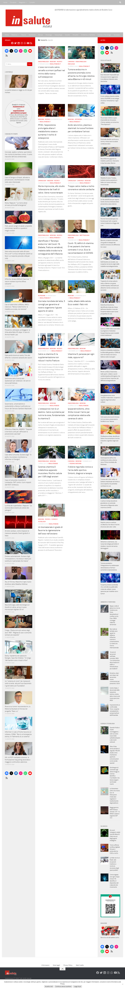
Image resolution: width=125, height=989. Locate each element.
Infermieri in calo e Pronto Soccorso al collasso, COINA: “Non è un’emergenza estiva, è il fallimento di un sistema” (18, 734)
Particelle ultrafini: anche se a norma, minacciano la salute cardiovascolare (110, 141)
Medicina (14, 35)
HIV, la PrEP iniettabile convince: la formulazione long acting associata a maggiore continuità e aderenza (17, 759)
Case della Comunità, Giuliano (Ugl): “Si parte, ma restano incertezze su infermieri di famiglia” (18, 457)
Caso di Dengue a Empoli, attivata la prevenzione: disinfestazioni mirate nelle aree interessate (17, 179)
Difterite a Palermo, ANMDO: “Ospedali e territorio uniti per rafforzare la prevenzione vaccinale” (18, 431)
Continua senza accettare (63, 986)
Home (5, 2)
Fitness (40, 35)
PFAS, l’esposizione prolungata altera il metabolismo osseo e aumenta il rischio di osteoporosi (47, 131)
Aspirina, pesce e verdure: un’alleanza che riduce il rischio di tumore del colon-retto (110, 525)
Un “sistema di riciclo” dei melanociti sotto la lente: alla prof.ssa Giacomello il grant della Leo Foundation (18, 683)
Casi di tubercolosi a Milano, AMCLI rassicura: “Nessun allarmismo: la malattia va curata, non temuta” (17, 307)
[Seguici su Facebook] (12, 43)
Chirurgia (71, 61)
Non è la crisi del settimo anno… (110, 937)
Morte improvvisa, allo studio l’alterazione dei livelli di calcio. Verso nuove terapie (51, 189)
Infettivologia (84, 235)
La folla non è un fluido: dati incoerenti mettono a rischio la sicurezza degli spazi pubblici (115, 864)
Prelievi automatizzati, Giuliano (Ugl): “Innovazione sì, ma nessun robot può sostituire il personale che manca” (18, 558)
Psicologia (49, 35)
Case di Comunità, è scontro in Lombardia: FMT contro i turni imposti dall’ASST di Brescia (18, 482)
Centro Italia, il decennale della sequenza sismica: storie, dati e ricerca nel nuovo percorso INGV (115, 694)
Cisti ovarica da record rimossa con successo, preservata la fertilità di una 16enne (110, 419)
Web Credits (80, 965)
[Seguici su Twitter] (15, 43)
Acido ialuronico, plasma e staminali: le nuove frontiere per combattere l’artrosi (80, 128)
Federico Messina (75, 463)
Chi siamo (13, 2)
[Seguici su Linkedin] (18, 43)
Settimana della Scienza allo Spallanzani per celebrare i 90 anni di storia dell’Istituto (17, 380)
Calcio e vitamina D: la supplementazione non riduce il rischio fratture (48, 357)
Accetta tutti (49, 986)
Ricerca (23, 35)
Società (67, 35)
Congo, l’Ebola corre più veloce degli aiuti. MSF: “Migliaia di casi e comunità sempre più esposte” (18, 632)
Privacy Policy (67, 965)
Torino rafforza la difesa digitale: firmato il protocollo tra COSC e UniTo (115, 849)
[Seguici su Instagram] (22, 43)
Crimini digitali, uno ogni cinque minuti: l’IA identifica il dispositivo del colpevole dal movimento (114, 881)
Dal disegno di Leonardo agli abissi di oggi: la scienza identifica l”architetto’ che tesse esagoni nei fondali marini (115, 776)
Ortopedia (78, 119)
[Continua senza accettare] (123, 984)
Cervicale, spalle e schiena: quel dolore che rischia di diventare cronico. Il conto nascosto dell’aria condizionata (18, 154)
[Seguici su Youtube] (28, 43)
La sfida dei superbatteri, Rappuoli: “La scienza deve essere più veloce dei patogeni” (18, 508)
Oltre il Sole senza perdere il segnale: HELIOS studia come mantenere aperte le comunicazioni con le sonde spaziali (115, 755)
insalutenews (54, 405)
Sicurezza (117, 35)
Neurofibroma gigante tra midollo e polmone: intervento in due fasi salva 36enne (110, 161)
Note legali (56, 965)
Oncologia (71, 64)
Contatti (32, 2)
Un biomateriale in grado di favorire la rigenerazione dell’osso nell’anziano (50, 530)
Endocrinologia (43, 61)
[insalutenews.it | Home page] (29, 18)
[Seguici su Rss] (31, 43)
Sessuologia (58, 35)
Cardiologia (42, 180)
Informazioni (45, 965)
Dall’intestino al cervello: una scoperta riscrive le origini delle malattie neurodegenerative (110, 264)
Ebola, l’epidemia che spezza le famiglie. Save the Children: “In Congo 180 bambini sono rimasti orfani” (18, 658)
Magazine (22, 2)
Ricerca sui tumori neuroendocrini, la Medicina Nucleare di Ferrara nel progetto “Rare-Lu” (17, 708)
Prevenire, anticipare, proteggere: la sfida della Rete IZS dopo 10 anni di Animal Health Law (17, 332)
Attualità (75, 35)
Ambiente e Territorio (88, 35)
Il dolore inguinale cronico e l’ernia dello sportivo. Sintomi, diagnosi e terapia (80, 470)
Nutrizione (32, 35)
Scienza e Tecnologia (104, 35)
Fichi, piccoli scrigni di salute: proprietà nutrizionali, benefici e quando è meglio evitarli (18, 228)
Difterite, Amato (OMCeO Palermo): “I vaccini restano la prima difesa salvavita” (18, 281)
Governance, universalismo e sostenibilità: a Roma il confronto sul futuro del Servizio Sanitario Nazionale (18, 406)
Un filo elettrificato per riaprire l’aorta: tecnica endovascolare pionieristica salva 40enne (110, 202)
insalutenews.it (55, 64)
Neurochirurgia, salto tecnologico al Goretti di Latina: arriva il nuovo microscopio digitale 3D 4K (17, 607)
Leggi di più (77, 986)
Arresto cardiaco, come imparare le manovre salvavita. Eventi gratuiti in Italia (17, 533)
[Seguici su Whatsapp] (25, 43)
